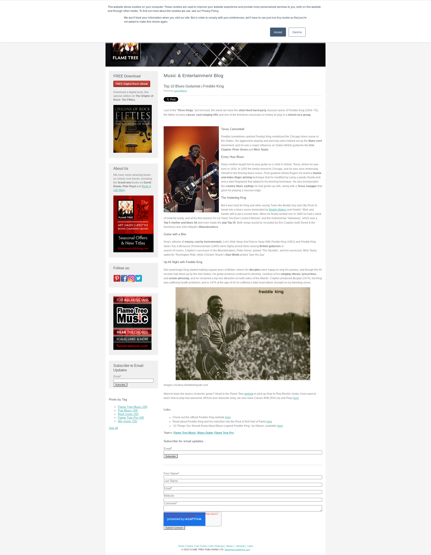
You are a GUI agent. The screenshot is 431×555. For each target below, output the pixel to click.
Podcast (219, 546)
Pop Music (128, 410)
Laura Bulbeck (180, 91)
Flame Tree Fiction (197, 546)
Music (229, 546)
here (296, 397)
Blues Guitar (205, 432)
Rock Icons (128, 414)
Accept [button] (278, 32)
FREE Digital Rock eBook (132, 83)
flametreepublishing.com (237, 549)
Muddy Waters (277, 209)
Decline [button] (297, 32)
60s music (127, 421)
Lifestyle (240, 546)
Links (250, 546)
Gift (211, 546)
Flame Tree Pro (224, 432)
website (249, 393)
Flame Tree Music (185, 432)
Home (181, 546)
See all (113, 428)
